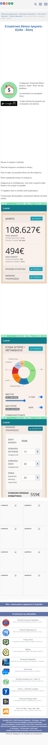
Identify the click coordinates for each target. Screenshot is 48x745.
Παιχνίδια (17, 730)
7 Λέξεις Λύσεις (28, 640)
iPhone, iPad (25, 724)
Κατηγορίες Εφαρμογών (28, 659)
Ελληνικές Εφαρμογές (9, 14)
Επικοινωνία (28, 669)
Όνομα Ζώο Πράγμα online (28, 699)
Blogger (24, 722)
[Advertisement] (24, 58)
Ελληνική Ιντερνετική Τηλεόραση (28, 620)
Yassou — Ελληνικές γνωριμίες (28, 689)
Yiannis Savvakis (15, 16)
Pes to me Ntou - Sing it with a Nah (28, 708)
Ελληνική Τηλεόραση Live (28, 630)
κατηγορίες (15, 728)
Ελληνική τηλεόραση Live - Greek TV (28, 679)
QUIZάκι (28, 649)
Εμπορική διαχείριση (28, 14)
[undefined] (15, 506)
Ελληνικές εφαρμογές (11, 726)
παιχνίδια (23, 726)
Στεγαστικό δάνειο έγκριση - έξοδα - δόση (24, 28)
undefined (4, 505)
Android (4, 16)
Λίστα (31, 730)
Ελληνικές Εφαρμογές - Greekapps (28, 720)
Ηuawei (32, 724)
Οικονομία (42, 14)
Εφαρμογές (9, 730)
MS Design (38, 722)
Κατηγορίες (24, 730)
